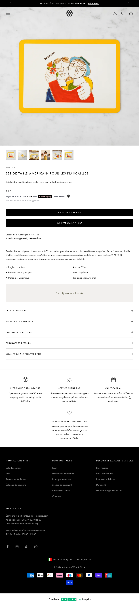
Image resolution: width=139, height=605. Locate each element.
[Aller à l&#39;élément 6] (69, 155)
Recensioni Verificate (16, 479)
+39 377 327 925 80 (31, 519)
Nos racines (102, 467)
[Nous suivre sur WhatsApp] (36, 546)
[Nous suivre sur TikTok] (26, 546)
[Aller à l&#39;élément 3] (34, 155)
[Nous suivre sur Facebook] (7, 546)
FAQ (54, 467)
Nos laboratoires (104, 473)
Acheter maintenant (70, 222)
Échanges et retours (61, 479)
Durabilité (101, 484)
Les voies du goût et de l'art (109, 490)
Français (82, 559)
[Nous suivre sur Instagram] (17, 546)
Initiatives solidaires (105, 479)
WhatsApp (33, 523)
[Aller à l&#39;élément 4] (46, 155)
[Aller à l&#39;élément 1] (11, 155)
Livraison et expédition (63, 473)
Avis (8, 473)
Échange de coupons (16, 484)
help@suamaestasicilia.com (34, 515)
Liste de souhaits (13, 467)
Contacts (56, 496)
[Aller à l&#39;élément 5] (57, 155)
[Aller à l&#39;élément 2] (22, 155)
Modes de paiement (61, 484)
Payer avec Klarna (61, 490)
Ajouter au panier (69, 212)
